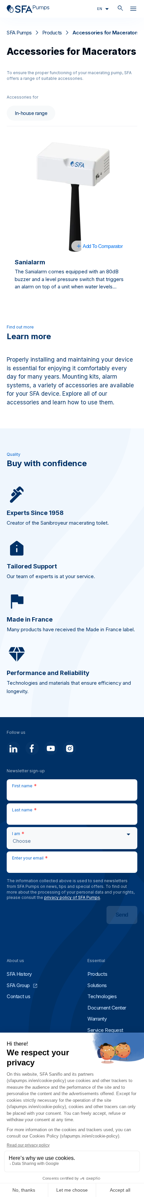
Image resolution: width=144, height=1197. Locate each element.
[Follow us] (13, 748)
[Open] (133, 10)
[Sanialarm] (72, 197)
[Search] (120, 9)
